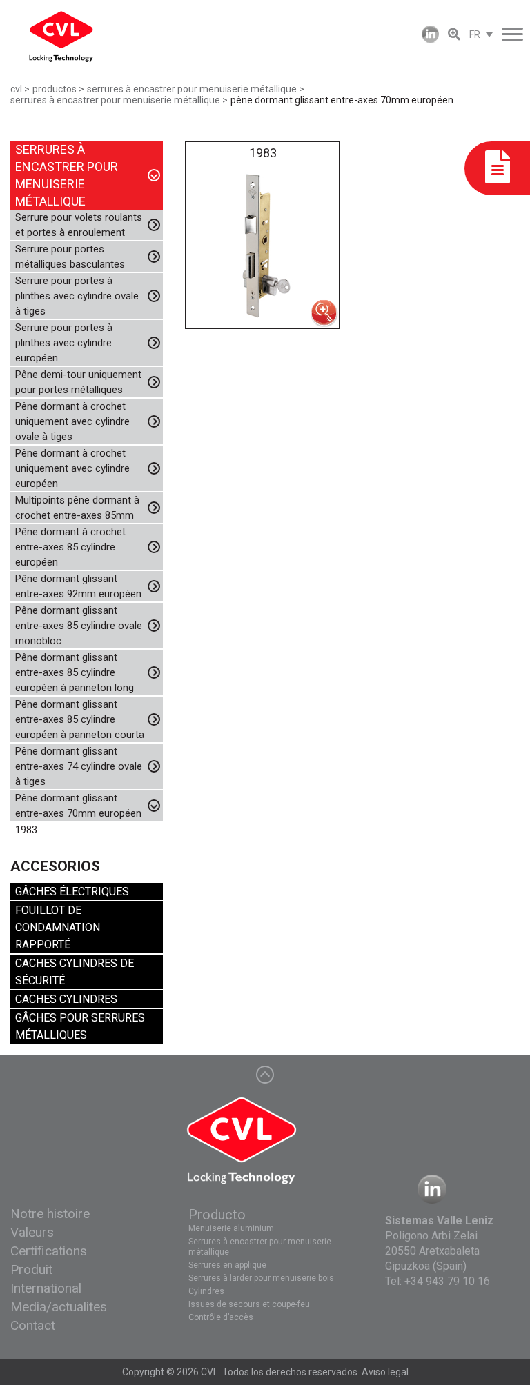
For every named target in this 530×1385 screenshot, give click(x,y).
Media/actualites (58, 1307)
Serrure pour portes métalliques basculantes (70, 256)
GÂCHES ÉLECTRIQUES (72, 891)
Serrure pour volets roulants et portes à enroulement (78, 225)
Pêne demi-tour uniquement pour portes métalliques (78, 382)
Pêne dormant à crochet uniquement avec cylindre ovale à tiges (72, 421)
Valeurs (32, 1232)
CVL (209, 1371)
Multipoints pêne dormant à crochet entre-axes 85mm (77, 507)
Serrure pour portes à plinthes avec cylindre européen (63, 342)
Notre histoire (50, 1214)
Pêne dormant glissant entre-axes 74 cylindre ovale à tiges (78, 766)
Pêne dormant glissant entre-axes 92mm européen (78, 586)
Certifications (48, 1251)
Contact (32, 1325)
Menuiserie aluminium (231, 1228)
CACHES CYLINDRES (66, 999)
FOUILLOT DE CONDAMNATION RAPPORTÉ (57, 927)
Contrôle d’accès (220, 1317)
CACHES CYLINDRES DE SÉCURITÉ (74, 972)
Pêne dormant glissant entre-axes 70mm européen (78, 805)
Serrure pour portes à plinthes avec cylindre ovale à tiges (77, 296)
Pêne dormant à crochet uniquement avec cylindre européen (72, 468)
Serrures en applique (227, 1265)
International (45, 1288)
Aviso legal (385, 1371)
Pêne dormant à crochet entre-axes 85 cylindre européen (70, 547)
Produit (31, 1269)
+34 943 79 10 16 (447, 1281)
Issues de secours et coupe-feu (249, 1304)
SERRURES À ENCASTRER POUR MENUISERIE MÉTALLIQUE (66, 175)
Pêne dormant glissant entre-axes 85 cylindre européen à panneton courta (79, 719)
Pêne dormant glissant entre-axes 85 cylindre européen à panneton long (74, 672)
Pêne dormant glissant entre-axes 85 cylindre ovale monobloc (78, 625)
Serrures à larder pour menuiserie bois (261, 1278)
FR (474, 34)
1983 (26, 830)
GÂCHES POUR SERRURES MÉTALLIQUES (80, 1026)
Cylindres (206, 1291)
